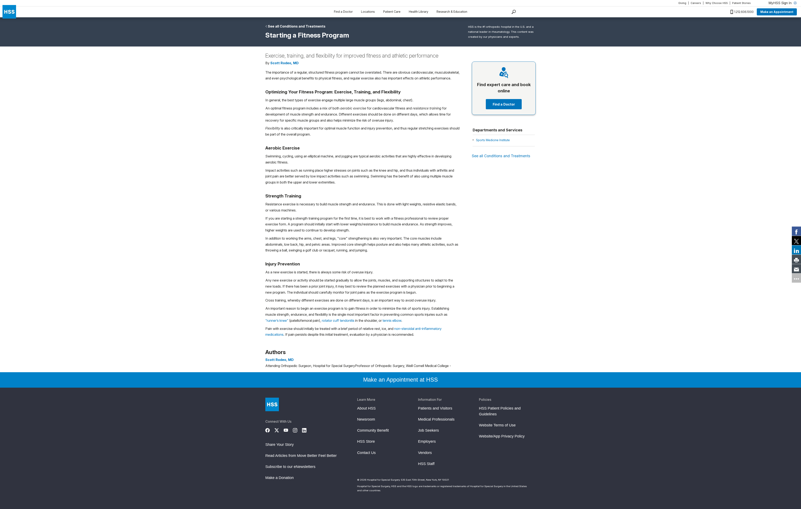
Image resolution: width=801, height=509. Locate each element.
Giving (682, 3)
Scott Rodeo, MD (284, 63)
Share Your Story (279, 444)
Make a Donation (279, 478)
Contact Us (366, 453)
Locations (368, 11)
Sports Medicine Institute (493, 140)
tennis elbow (392, 320)
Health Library (418, 11)
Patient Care (391, 11)
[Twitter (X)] (279, 429)
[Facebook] (270, 429)
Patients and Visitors (435, 408)
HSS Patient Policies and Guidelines (500, 411)
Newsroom (366, 419)
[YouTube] (288, 429)
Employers (427, 441)
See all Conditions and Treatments (296, 26)
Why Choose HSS (716, 3)
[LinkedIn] (306, 429)
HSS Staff (426, 464)
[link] (796, 231)
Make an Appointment (776, 12)
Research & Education (452, 11)
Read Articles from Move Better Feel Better (301, 456)
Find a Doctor (343, 11)
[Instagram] (297, 429)
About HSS (366, 408)
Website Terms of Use (497, 425)
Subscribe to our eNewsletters (290, 467)
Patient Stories (741, 3)
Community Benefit (373, 430)
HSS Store (366, 441)
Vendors (425, 453)
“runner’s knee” (276, 320)
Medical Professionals (436, 419)
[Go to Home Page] (272, 404)
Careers (696, 3)
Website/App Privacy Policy (502, 436)
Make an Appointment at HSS (400, 380)
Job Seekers (428, 430)
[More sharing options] (796, 278)
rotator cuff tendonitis (338, 320)
